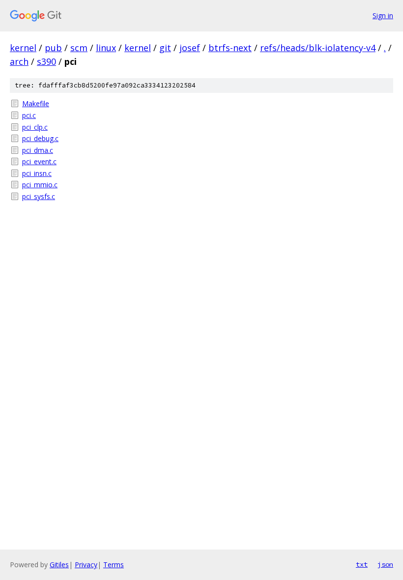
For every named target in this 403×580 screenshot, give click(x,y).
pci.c (29, 115)
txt (362, 564)
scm (78, 48)
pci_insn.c (37, 173)
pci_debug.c (40, 138)
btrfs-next (230, 48)
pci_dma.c (37, 150)
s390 (46, 61)
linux (106, 48)
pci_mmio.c (40, 184)
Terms (113, 564)
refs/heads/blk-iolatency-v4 (317, 48)
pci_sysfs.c (38, 196)
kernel (23, 48)
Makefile (35, 103)
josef (189, 48)
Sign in (383, 15)
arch (19, 61)
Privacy (86, 564)
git (165, 48)
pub (53, 48)
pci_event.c (39, 161)
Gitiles (59, 564)
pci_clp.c (35, 127)
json (385, 564)
